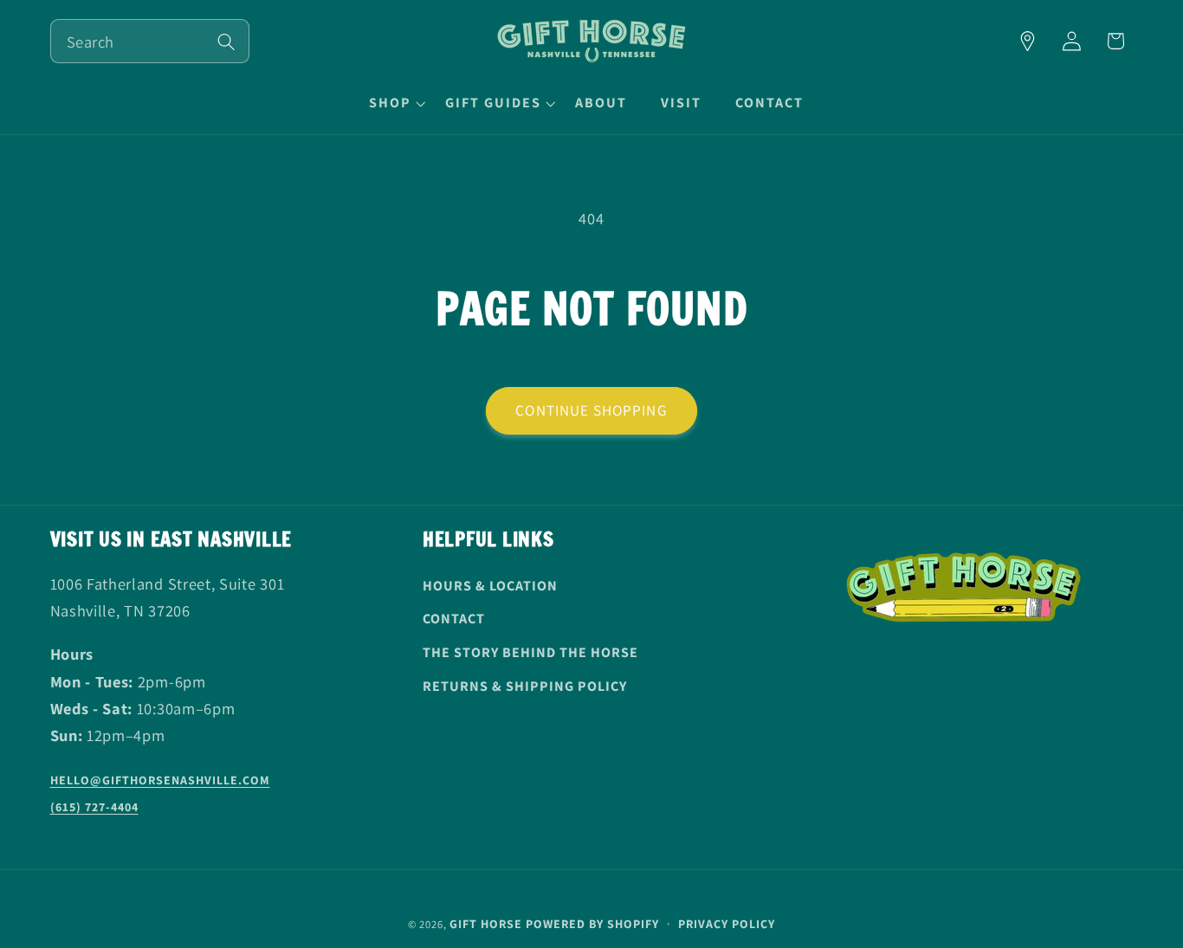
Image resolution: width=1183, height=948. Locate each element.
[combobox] (149, 41)
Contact (454, 618)
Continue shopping (591, 410)
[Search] (226, 42)
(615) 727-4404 (94, 807)
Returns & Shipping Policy (525, 686)
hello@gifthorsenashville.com (160, 780)
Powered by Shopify (592, 924)
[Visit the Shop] (1027, 41)
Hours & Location (490, 586)
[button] (395, 103)
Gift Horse (485, 924)
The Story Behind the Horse (530, 652)
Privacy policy (726, 924)
